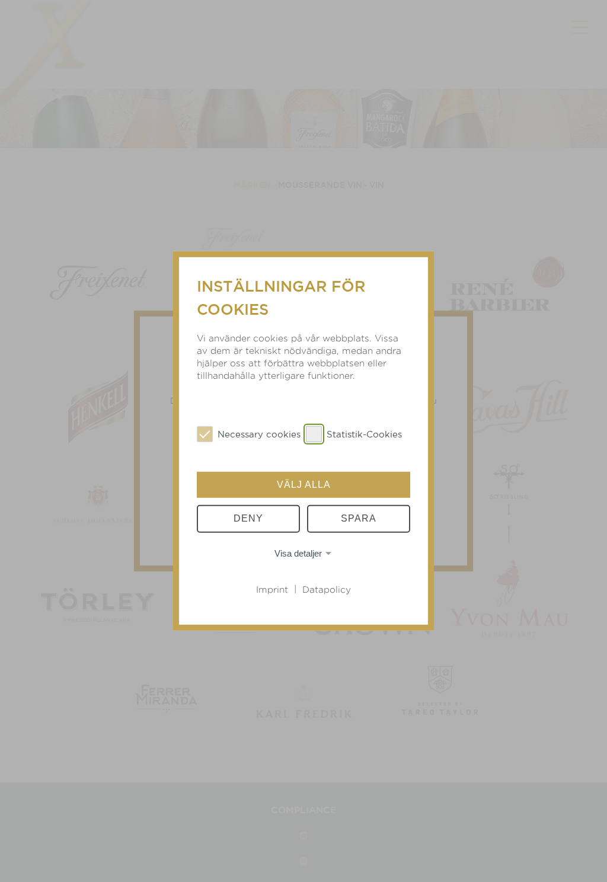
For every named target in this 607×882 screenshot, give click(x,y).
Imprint (272, 589)
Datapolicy (326, 589)
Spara (358, 518)
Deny (248, 518)
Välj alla (304, 485)
